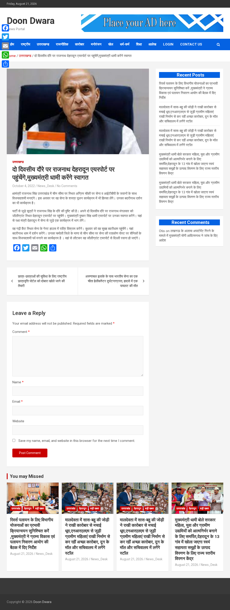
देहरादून (27, 508)
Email (17, 402)
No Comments (67, 186)
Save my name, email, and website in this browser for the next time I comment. (76, 441)
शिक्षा (139, 44)
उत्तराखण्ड (43, 44)
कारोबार (79, 44)
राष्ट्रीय (25, 44)
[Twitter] (5, 36)
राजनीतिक (62, 44)
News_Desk (46, 186)
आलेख (152, 44)
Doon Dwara (31, 21)
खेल (110, 44)
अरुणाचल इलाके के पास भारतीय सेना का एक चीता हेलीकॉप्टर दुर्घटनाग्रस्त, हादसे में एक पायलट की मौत (111, 281)
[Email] (5, 45)
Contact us (191, 44)
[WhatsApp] (5, 54)
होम (12, 44)
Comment (21, 332)
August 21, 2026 (21, 554)
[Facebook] (5, 27)
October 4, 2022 (23, 186)
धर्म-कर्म (124, 44)
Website (18, 421)
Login (168, 44)
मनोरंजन (96, 44)
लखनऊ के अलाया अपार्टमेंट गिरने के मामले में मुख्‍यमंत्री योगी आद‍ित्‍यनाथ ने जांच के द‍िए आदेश (188, 235)
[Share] (5, 63)
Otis (162, 231)
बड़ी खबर (39, 508)
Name (18, 382)
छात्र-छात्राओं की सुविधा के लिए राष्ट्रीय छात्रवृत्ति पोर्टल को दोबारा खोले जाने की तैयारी (42, 281)
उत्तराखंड (15, 508)
